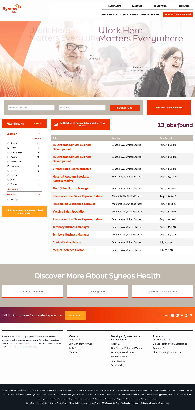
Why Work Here (150, 14)
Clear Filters (36, 139)
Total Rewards (118, 361)
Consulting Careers (97, 291)
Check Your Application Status (167, 352)
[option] (97, 59)
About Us (115, 344)
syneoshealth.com (29, 347)
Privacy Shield (94, 403)
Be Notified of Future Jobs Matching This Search (82, 124)
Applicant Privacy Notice (130, 403)
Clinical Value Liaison (67, 242)
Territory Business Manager (71, 227)
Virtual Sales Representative (72, 169)
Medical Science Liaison (68, 250)
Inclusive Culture (119, 357)
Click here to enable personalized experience (24, 212)
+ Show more (12, 189)
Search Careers (129, 14)
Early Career (75, 348)
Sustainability (117, 365)
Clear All (38, 123)
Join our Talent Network (169, 107)
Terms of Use (62, 403)
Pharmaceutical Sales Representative (77, 196)
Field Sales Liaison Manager (71, 188)
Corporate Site (108, 14)
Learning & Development (123, 352)
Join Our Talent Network (177, 14)
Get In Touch (75, 315)
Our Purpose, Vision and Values (126, 348)
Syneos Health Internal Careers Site (170, 344)
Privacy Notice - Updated (78, 403)
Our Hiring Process (162, 339)
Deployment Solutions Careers (162, 291)
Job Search (74, 339)
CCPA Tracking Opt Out (110, 403)
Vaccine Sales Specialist (68, 211)
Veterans (73, 352)
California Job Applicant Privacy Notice (155, 403)
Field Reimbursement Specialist (74, 204)
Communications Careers (32, 291)
